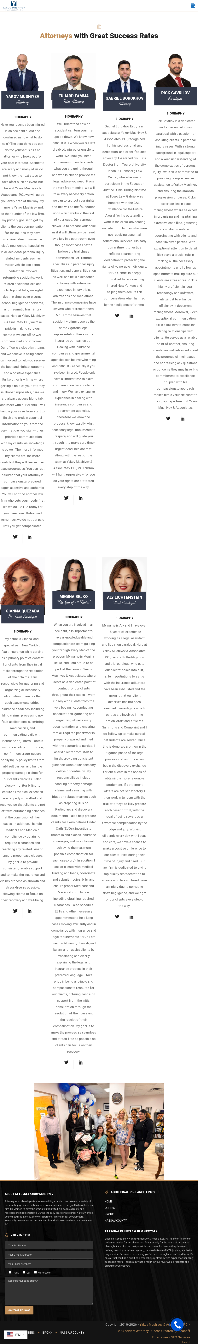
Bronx (109, 1214)
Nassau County (116, 1220)
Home (108, 1201)
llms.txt (186, 1342)
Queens (110, 1207)
